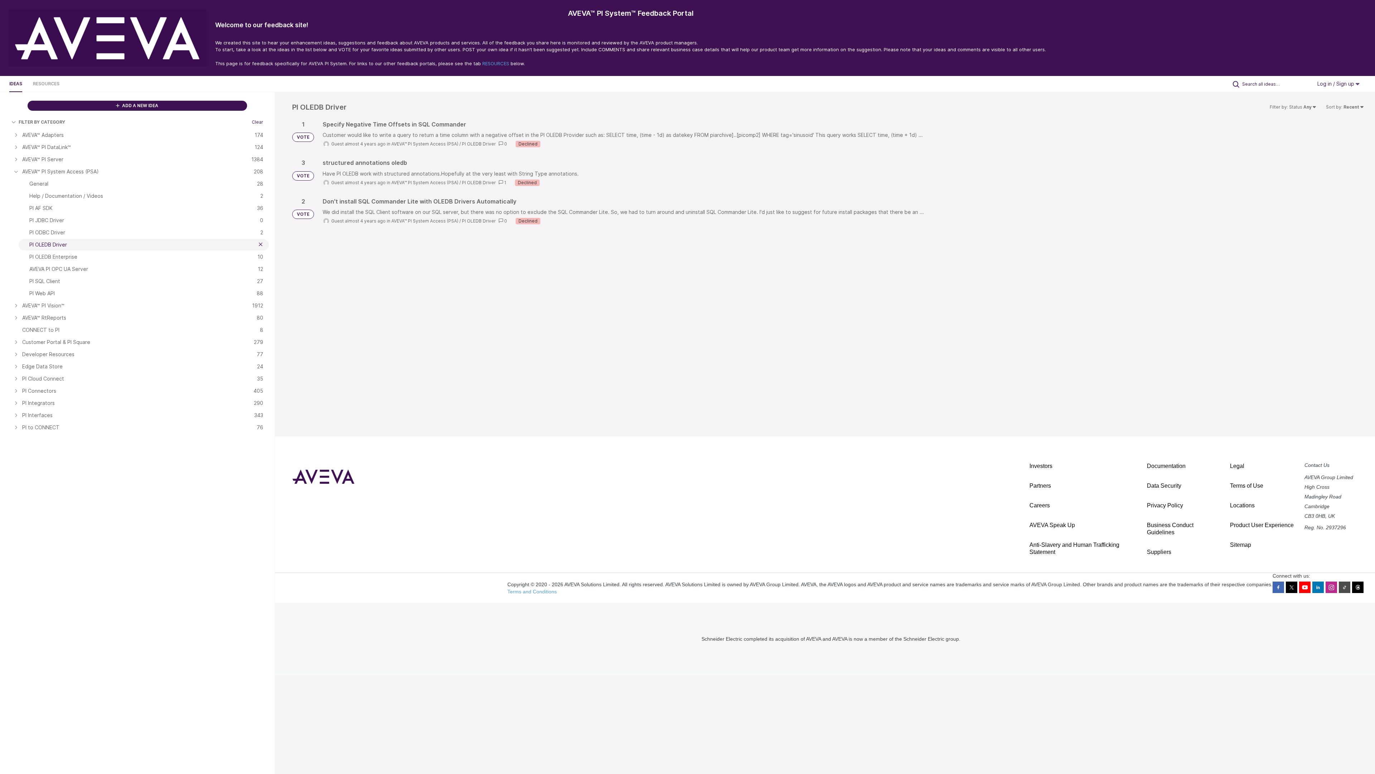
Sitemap (1240, 545)
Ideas (15, 83)
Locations (1242, 505)
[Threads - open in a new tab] (1358, 587)
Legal (1237, 466)
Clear (257, 122)
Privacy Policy (1165, 505)
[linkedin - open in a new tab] (1318, 587)
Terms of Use (1246, 486)
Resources (46, 83)
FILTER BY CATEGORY (42, 122)
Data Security (1164, 486)
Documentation (1166, 466)
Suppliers (1159, 552)
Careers (1039, 505)
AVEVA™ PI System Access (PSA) (424, 144)
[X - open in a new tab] (1291, 587)
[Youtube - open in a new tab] (1305, 587)
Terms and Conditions (532, 591)
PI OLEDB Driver (479, 144)
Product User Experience (1262, 525)
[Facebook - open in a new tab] (1278, 587)
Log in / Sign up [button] (1336, 84)
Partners (1040, 486)
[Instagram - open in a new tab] (1331, 587)
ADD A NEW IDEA (139, 105)
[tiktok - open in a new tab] (1344, 587)
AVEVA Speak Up (1052, 525)
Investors (1040, 466)
